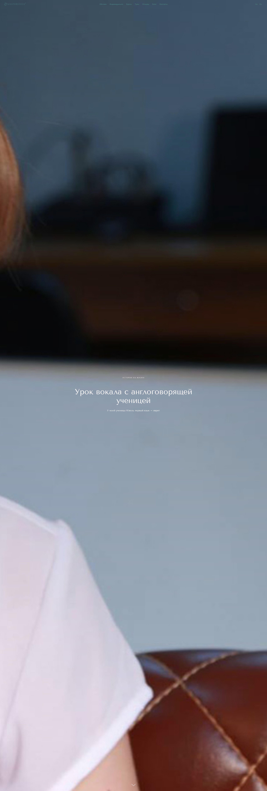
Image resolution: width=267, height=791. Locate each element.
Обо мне (102, 4)
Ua (256, 4)
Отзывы (145, 4)
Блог (154, 4)
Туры (137, 4)
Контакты (164, 4)
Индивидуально (116, 4)
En (261, 4)
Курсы (129, 4)
